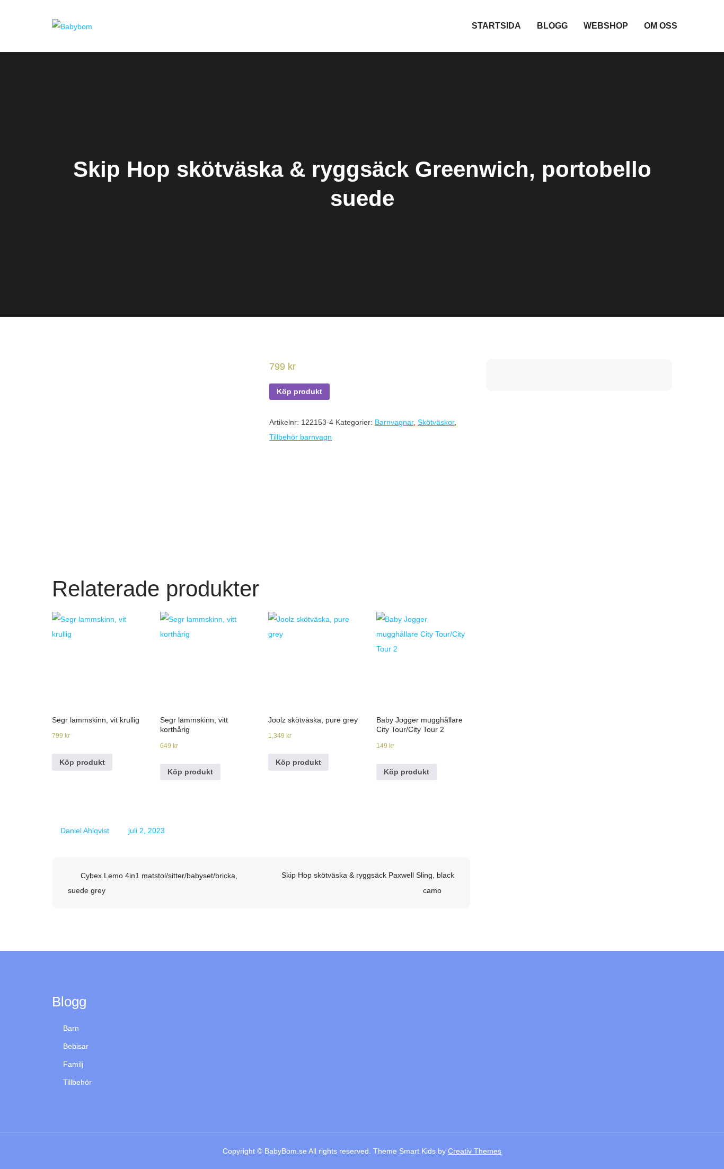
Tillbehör (77, 1082)
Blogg (552, 25)
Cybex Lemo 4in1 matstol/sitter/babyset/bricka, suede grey (152, 883)
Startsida (496, 25)
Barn (71, 1028)
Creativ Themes (474, 1151)
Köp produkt (299, 391)
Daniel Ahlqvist (84, 830)
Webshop (606, 25)
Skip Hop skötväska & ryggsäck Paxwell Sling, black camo (367, 883)
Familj (73, 1064)
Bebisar (76, 1046)
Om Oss (660, 25)
